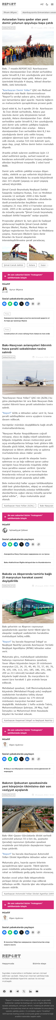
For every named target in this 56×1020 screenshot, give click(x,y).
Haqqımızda (8, 963)
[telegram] (16, 304)
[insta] (11, 991)
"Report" (6, 413)
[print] (33, 304)
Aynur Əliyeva (16, 289)
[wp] (10, 304)
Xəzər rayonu (47, 265)
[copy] (38, 304)
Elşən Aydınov (16, 745)
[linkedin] (27, 304)
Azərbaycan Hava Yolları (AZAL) (19, 506)
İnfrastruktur (9, 28)
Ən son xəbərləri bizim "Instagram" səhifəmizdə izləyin (25, 276)
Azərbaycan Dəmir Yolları (16, 90)
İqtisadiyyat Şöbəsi (18, 530)
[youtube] (37, 991)
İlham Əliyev (10, 12)
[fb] (4, 304)
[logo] (9, 4)
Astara (32, 265)
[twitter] (21, 304)
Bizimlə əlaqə (39, 963)
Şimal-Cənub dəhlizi (13, 265)
